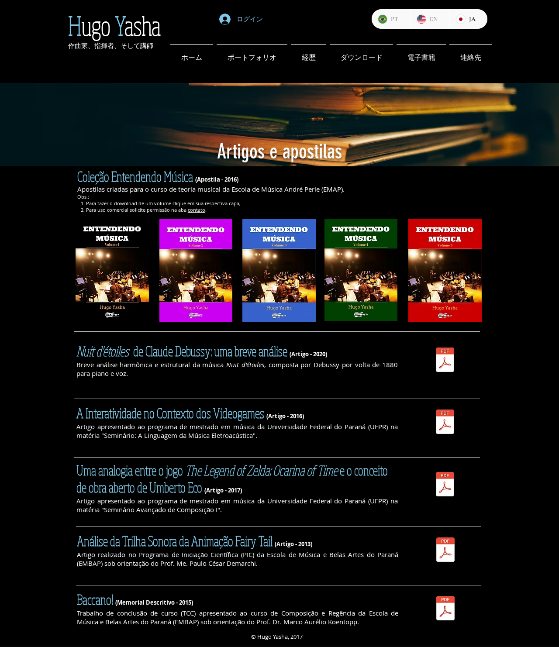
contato (196, 209)
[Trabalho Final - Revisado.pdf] (445, 550)
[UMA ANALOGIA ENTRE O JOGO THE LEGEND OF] (445, 485)
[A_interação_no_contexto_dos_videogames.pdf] (445, 422)
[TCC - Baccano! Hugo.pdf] (445, 609)
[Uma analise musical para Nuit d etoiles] (445, 360)
